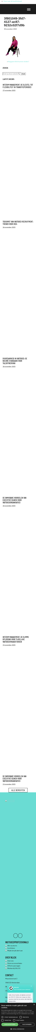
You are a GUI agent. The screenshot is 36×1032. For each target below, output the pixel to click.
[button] (18, 1029)
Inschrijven (11, 948)
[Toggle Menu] (28, 9)
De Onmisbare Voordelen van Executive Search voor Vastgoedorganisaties (14, 500)
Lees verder (31, 1013)
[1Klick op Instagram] (15, 935)
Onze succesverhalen (14, 963)
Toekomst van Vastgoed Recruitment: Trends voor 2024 (18, 222)
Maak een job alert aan (15, 951)
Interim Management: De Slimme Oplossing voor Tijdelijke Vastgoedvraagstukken (16, 639)
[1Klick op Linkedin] (20, 935)
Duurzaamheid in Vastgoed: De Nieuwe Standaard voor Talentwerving (15, 360)
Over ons (10, 961)
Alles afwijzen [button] (27, 1024)
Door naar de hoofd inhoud (12, 1)
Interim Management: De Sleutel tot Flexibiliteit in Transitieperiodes (18, 85)
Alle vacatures (12, 946)
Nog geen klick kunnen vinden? (18, 61)
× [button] (34, 1004)
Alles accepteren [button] (9, 1024)
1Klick (5, 6)
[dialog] (18, 1017)
